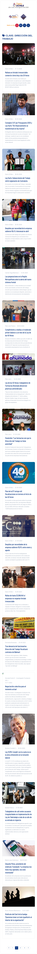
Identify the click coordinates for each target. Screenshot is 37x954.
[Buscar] (24, 25)
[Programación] (20, 25)
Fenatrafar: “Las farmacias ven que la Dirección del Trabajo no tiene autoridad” (18, 441)
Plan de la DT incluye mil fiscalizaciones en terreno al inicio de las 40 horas (18, 494)
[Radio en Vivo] (17, 25)
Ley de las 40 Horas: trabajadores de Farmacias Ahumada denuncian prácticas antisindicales (17, 385)
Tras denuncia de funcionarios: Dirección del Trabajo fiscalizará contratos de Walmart (16, 649)
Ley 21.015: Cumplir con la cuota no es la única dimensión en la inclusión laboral (18, 755)
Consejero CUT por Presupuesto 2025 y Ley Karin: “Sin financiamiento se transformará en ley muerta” (18, 125)
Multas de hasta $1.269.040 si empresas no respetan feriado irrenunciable (15, 598)
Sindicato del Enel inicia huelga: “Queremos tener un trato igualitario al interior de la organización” (18, 917)
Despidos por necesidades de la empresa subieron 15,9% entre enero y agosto (18, 547)
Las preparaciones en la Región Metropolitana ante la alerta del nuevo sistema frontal (18, 279)
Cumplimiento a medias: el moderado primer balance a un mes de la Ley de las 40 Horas (18, 332)
